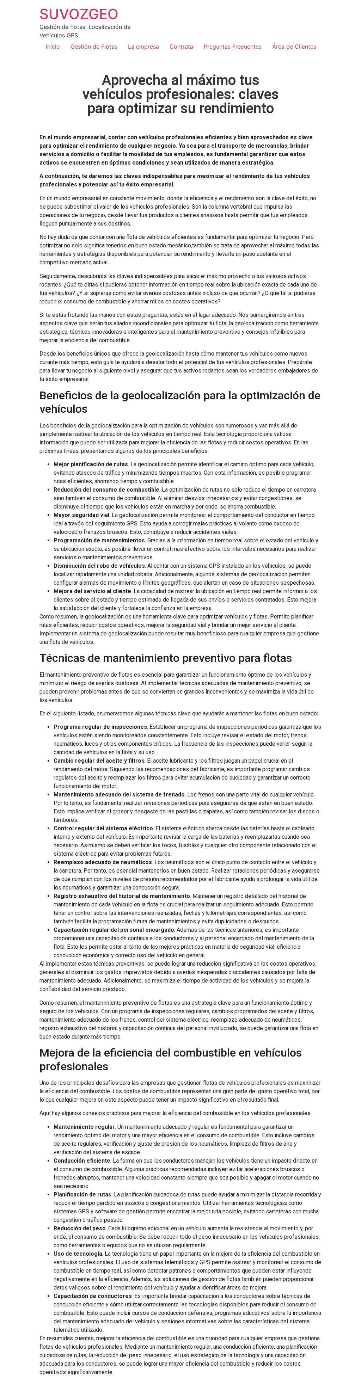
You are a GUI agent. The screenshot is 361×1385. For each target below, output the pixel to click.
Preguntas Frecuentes (233, 46)
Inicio (53, 46)
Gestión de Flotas (94, 46)
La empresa (143, 46)
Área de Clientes (294, 46)
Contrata (181, 46)
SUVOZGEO (78, 14)
